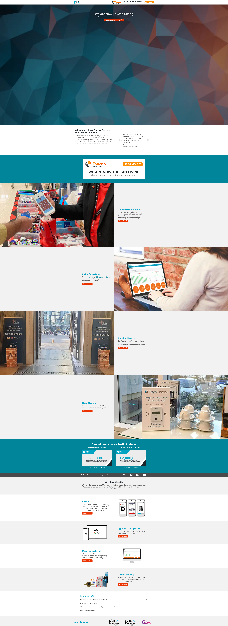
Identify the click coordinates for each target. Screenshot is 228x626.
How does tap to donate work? (88, 603)
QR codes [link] (89, 277)
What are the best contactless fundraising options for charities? (97, 607)
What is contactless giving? (87, 610)
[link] (78, 2)
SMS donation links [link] (102, 277)
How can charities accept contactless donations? (93, 599)
